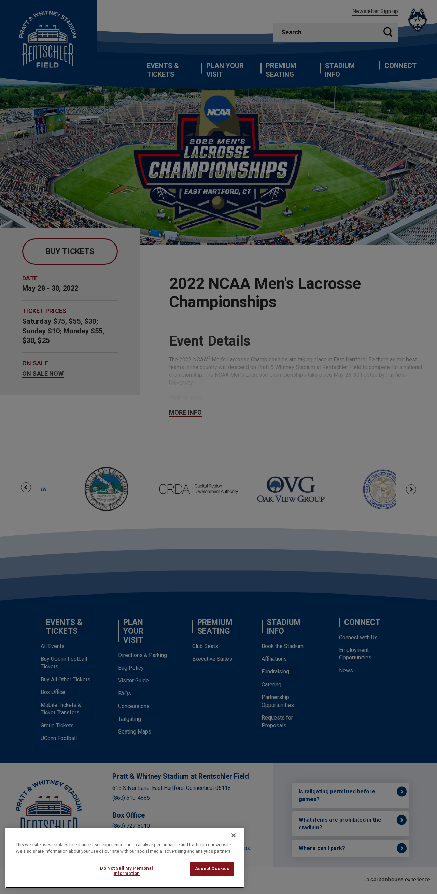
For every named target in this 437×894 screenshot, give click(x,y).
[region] (124, 858)
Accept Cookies (212, 868)
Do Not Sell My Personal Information (126, 871)
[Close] (233, 835)
